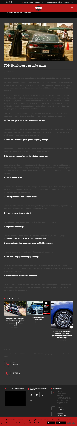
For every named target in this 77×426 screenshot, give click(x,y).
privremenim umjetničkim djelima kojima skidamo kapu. (26, 238)
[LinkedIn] (31, 400)
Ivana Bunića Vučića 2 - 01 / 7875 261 (60, 2)
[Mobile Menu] (72, 8)
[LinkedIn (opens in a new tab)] (11, 2)
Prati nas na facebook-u (15, 388)
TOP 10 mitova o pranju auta (22, 12)
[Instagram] (42, 394)
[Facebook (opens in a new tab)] (7, 2)
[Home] (4, 12)
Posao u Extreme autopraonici (38, 318)
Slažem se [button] (51, 423)
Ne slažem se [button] (60, 423)
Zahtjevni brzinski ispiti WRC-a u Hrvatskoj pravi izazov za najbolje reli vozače (15, 322)
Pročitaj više (71, 423)
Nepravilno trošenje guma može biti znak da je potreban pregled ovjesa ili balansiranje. (62, 334)
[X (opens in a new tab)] (5, 2)
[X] (31, 394)
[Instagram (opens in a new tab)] (9, 2)
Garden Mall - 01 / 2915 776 (33, 2)
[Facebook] (37, 394)
